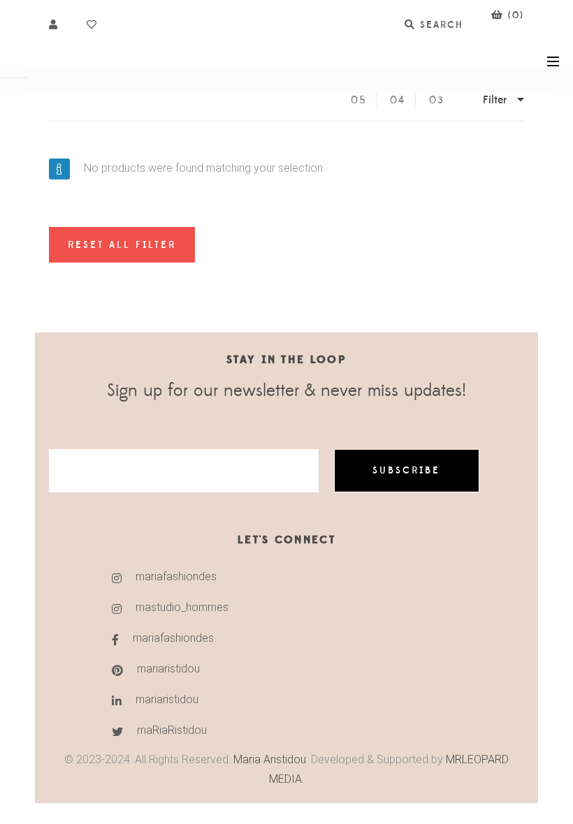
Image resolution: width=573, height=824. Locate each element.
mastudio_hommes (182, 607)
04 (397, 100)
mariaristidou (168, 668)
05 (359, 100)
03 (436, 100)
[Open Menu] (553, 60)
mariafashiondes (176, 576)
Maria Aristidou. (269, 759)
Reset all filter (122, 245)
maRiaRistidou (172, 730)
